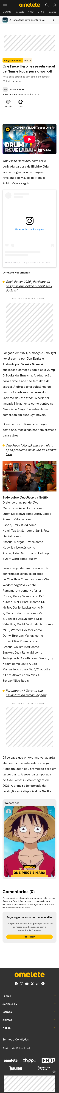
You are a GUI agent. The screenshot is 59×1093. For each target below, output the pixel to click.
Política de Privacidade (17, 1048)
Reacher (52, 11)
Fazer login (29, 936)
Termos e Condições (16, 1039)
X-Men (31, 11)
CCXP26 (7, 11)
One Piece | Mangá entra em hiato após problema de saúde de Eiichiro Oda (31, 449)
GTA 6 (41, 11)
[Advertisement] (29, 116)
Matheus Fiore (16, 89)
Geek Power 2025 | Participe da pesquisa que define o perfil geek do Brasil (29, 286)
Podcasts (19, 11)
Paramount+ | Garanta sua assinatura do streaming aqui (26, 693)
